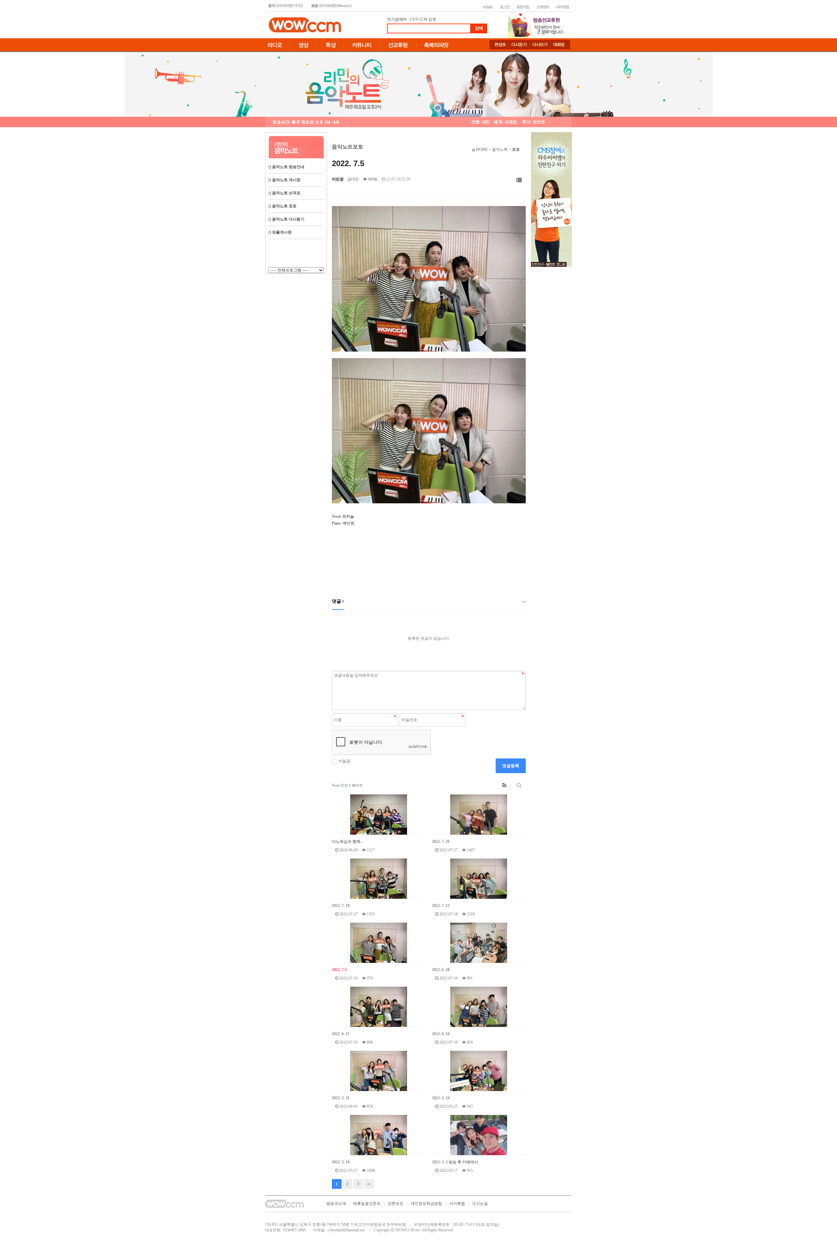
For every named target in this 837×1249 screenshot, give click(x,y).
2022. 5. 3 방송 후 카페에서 (455, 1162)
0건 (355, 179)
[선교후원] (538, 24)
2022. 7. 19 (341, 905)
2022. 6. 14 (441, 1034)
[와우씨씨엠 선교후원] (551, 199)
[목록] (519, 180)
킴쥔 (432, 19)
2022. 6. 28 (441, 969)
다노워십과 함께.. (347, 841)
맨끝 (369, 1184)
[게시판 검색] (519, 785)
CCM (422, 19)
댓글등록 (510, 765)
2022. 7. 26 (441, 841)
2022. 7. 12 (441, 905)
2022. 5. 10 (341, 1162)
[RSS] (504, 785)
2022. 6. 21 (341, 1034)
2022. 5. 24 (441, 1098)
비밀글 (344, 761)
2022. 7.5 (339, 969)
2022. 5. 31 (341, 1098)
